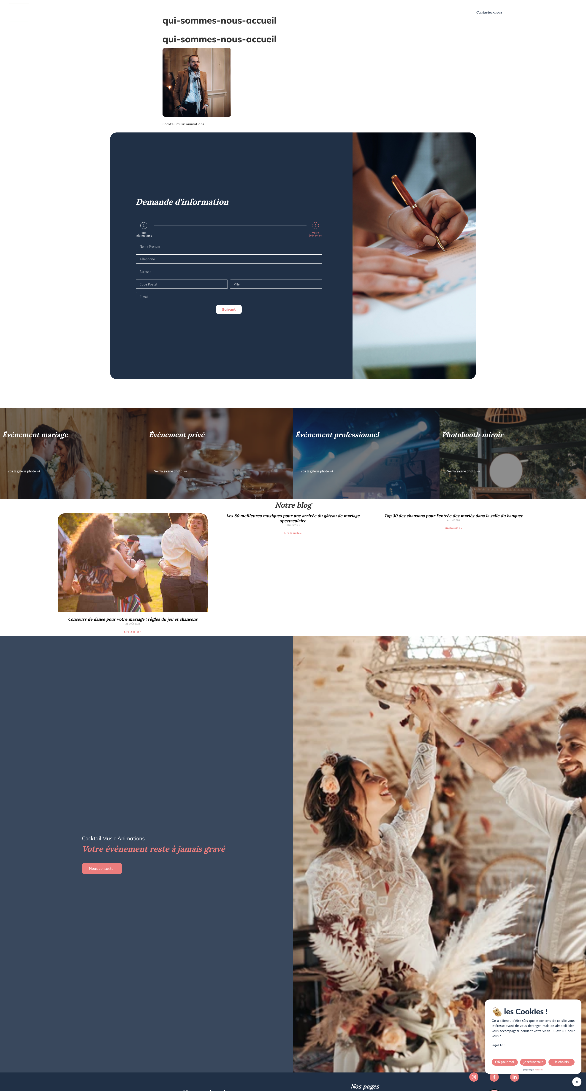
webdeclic (539, 1070)
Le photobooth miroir (170, 12)
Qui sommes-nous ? (103, 12)
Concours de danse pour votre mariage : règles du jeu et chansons (133, 619)
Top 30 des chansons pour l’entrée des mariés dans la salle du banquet (453, 515)
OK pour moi (504, 1062)
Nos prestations (58, 12)
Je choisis (561, 1062)
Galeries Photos (216, 12)
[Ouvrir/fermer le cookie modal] (576, 1081)
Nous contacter (102, 868)
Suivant (229, 309)
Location (136, 12)
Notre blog (248, 12)
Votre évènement (315, 234)
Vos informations (144, 234)
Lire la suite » (132, 631)
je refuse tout (533, 1062)
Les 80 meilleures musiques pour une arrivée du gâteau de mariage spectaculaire (293, 518)
